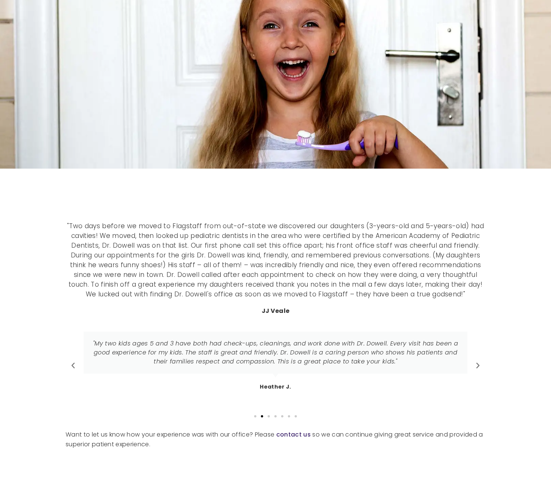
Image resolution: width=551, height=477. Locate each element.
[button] (73, 365)
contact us (293, 434)
